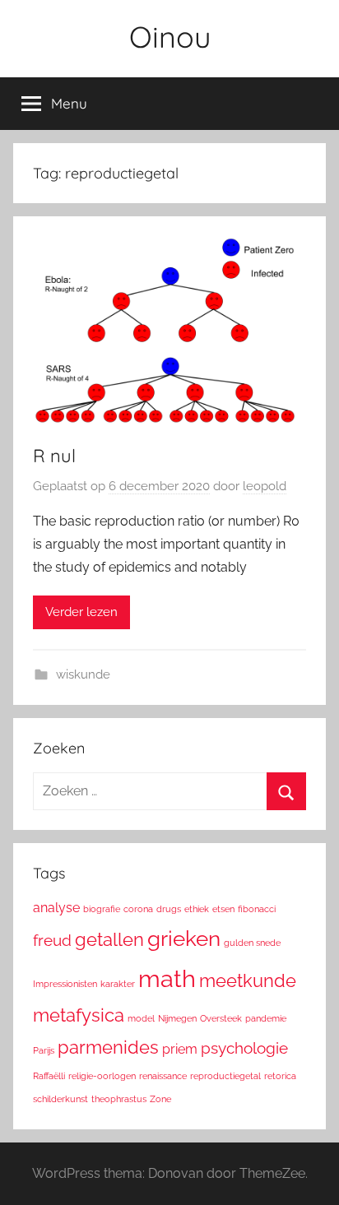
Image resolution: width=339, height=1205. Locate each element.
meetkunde (247, 980)
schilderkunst (60, 1099)
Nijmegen (177, 1018)
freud (52, 940)
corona (138, 909)
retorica (280, 1076)
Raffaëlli (49, 1076)
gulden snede (252, 943)
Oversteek (221, 1018)
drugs (168, 909)
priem (179, 1049)
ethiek (196, 909)
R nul (54, 455)
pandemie (265, 1018)
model (141, 1018)
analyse (56, 907)
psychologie (244, 1048)
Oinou (170, 36)
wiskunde (83, 674)
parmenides (108, 1047)
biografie (101, 909)
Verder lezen (81, 612)
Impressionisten (65, 984)
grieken (184, 938)
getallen (109, 939)
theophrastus (118, 1099)
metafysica (78, 1015)
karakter (117, 984)
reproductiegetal (225, 1076)
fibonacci (257, 909)
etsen (223, 909)
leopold (264, 486)
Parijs (43, 1050)
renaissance (163, 1076)
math (167, 978)
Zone (160, 1099)
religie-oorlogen (102, 1076)
